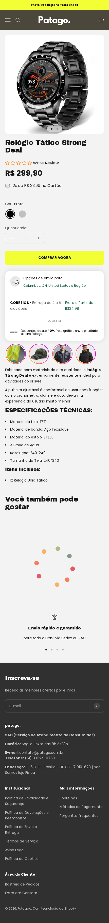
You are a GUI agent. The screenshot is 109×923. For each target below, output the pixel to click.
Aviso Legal (14, 850)
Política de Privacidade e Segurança (26, 801)
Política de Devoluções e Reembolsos (27, 815)
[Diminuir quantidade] (11, 238)
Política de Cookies (22, 858)
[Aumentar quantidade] (38, 238)
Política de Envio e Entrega (21, 829)
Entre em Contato (21, 892)
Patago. (37, 334)
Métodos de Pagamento (81, 806)
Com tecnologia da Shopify (54, 908)
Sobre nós (68, 798)
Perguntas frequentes (79, 815)
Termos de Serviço (21, 841)
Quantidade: (16, 227)
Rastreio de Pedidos (22, 884)
